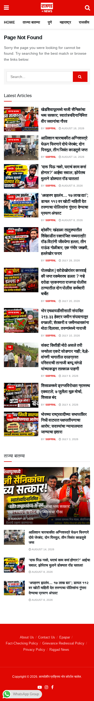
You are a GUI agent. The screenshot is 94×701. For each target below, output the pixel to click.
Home (9, 22)
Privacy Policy (34, 650)
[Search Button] (87, 8)
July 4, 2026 (69, 404)
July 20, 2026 (70, 301)
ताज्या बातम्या (31, 22)
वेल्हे (9, 347)
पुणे (50, 22)
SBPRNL (50, 128)
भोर (9, 272)
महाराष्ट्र (65, 22)
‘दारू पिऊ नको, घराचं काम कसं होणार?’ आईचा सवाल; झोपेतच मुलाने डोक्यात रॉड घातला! (63, 173)
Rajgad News (59, 650)
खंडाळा (11, 387)
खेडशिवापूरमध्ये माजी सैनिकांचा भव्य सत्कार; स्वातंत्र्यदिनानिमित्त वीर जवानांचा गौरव (64, 115)
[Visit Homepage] (47, 8)
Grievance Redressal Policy (63, 643)
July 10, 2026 (70, 335)
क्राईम (11, 168)
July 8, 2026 (69, 375)
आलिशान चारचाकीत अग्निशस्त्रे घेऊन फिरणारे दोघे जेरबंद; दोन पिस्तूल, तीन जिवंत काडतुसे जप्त (64, 144)
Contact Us (46, 637)
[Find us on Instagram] (46, 687)
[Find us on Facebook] (52, 687)
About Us (27, 637)
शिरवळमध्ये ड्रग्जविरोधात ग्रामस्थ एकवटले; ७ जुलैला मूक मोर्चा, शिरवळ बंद (65, 391)
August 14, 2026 (72, 156)
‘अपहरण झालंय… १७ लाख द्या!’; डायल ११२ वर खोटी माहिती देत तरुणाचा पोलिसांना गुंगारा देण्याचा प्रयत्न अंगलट (59, 588)
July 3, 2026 (69, 439)
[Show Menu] (6, 8)
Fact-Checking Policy (22, 643)
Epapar (64, 637)
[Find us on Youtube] (40, 687)
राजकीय (84, 22)
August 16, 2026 (72, 128)
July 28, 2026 (70, 260)
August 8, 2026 (72, 185)
